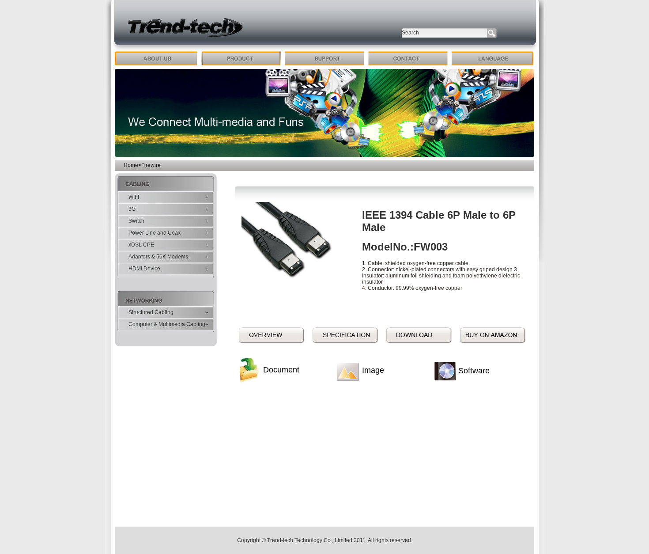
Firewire (151, 165)
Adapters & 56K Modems (158, 257)
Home (131, 165)
